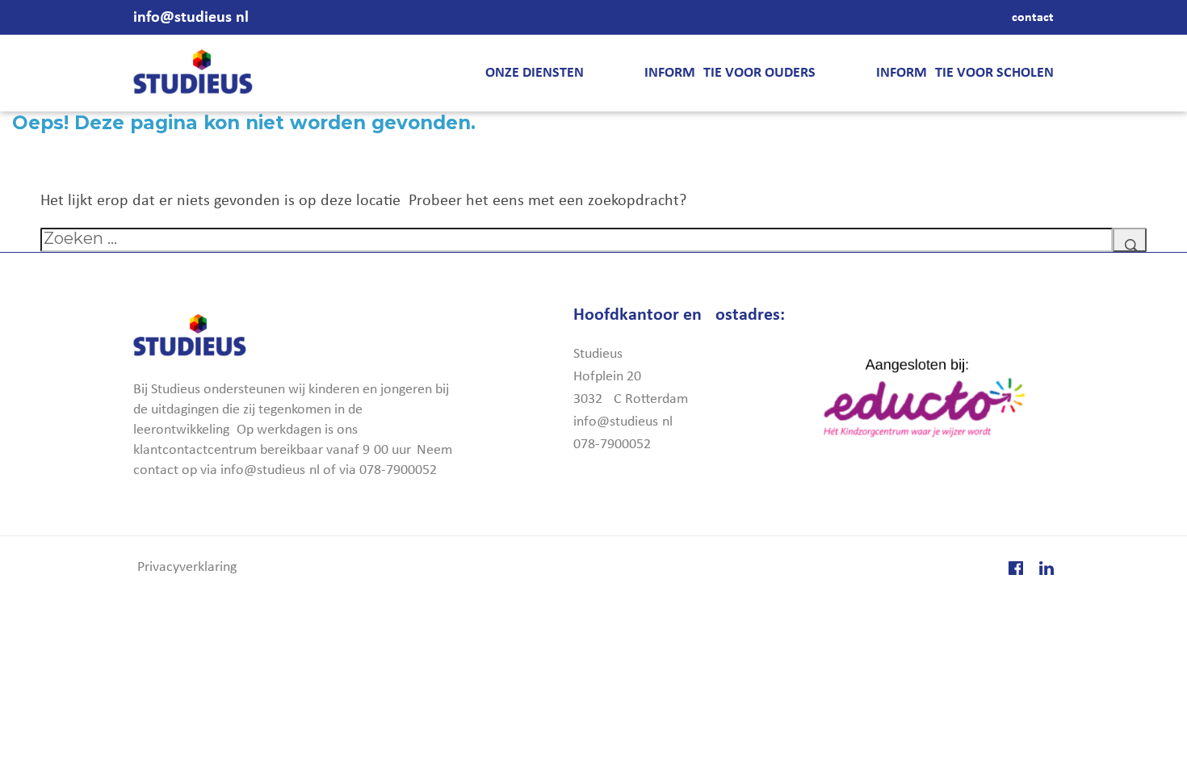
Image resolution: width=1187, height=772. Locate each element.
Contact (1033, 17)
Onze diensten (534, 73)
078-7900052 (612, 444)
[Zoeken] (1130, 240)
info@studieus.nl (191, 18)
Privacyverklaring (187, 567)
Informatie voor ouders (730, 73)
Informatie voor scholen (965, 73)
